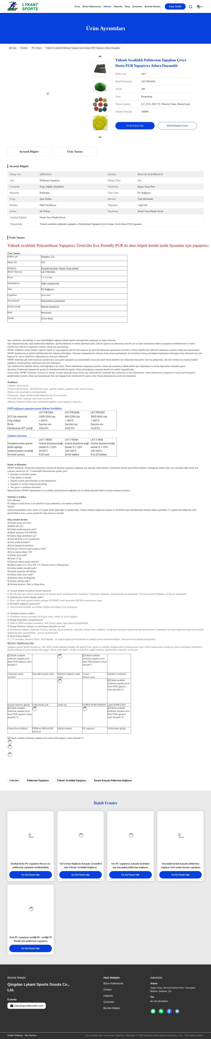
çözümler (137, 6)
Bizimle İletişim (152, 6)
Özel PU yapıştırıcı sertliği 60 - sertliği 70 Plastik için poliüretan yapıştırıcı (30, 939)
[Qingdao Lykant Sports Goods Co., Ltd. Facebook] (169, 1011)
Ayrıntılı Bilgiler (29, 151)
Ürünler (107, 6)
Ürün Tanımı (74, 151)
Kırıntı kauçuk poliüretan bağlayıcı (113, 780)
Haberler (118, 6)
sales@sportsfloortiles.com (28, 1005)
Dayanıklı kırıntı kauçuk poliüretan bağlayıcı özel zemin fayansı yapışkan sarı (180, 865)
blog (127, 6)
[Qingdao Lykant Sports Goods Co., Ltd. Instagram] (177, 1011)
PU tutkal (36, 48)
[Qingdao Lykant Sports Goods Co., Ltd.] (24, 6)
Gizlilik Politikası (15, 1035)
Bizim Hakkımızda (92, 6)
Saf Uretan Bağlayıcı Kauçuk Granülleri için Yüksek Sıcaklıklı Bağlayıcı (80, 865)
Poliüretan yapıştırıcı (38, 780)
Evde (77, 6)
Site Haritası (31, 1035)
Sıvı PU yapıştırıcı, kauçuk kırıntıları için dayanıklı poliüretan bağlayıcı (130, 865)
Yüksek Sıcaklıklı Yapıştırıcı (71, 780)
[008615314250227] (153, 1011)
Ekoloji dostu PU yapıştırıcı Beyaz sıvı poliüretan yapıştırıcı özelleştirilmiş (30, 865)
